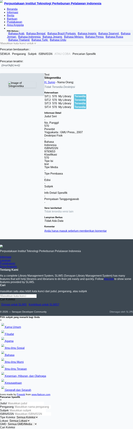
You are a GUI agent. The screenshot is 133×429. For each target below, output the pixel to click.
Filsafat (9, 334)
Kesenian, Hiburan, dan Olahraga (25, 376)
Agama (9, 341)
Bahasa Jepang (53, 36)
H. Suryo (49, 82)
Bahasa (9, 355)
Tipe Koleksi (7, 417)
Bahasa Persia (94, 36)
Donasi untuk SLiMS (14, 304)
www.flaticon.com (41, 394)
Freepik (21, 394)
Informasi (12, 12)
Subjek (4, 410)
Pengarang (7, 406)
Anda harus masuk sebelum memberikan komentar (75, 230)
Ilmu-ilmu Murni (14, 361)
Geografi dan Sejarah (17, 390)
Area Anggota (15, 25)
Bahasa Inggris (87, 33)
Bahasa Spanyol (108, 33)
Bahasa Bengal (36, 33)
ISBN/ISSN (7, 413)
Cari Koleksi (7, 299)
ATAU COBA (62, 53)
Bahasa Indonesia (29, 36)
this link (109, 278)
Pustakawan (14, 21)
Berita (10, 15)
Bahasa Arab (16, 33)
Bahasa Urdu (58, 39)
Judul (3, 403)
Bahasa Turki (40, 39)
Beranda (12, 9)
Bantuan (12, 18)
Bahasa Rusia (114, 36)
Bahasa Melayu (74, 36)
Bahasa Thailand (19, 39)
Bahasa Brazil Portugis (61, 33)
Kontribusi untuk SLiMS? (44, 304)
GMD (3, 424)
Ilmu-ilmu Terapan (15, 368)
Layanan (5, 260)
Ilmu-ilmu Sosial (14, 347)
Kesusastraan (13, 382)
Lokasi (4, 420)
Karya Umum (12, 327)
